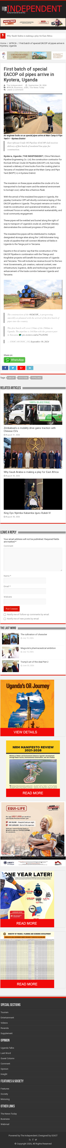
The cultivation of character (34, 634)
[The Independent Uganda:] (33, 9)
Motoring (5, 1099)
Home (3, 43)
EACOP (11, 378)
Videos (4, 1023)
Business (18, 87)
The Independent (15, 85)
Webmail (5, 1124)
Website (8, 597)
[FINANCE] (27, 959)
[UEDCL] (27, 899)
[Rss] (30, 1140)
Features (5, 1088)
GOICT (54, 1135)
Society (4, 1094)
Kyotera (23, 378)
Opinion (4, 1069)
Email (7, 586)
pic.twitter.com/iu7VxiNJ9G (35, 334)
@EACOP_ (34, 314)
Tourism (4, 1012)
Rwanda (5, 1028)
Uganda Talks (7, 1048)
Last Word (6, 1053)
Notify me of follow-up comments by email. (28, 614)
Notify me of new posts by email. (23, 618)
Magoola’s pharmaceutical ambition (38, 648)
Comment (8, 546)
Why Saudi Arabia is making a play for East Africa (29, 36)
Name (7, 576)
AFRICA (13, 43)
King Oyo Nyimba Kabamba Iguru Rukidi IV (27, 513)
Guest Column (7, 1058)
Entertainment (7, 1017)
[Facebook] (33, 1140)
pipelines (36, 378)
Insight (4, 1074)
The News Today (36, 87)
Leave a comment (15, 90)
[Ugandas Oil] (27, 707)
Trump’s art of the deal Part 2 (34, 662)
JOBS (26, 87)
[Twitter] (36, 1140)
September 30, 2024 (40, 341)
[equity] (33, 833)
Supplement (7, 1033)
